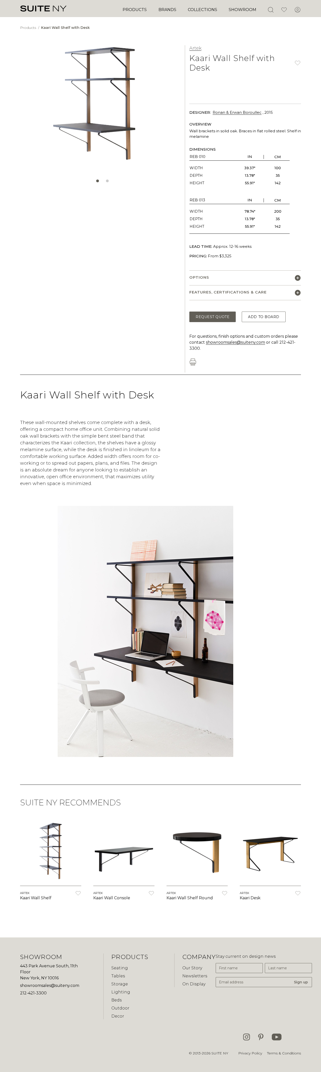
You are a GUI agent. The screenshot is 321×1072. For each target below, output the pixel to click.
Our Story (192, 968)
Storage (119, 984)
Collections (202, 9)
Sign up (301, 982)
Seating (119, 968)
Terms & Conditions (284, 1053)
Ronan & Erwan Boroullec (237, 112)
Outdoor (120, 1008)
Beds (116, 1000)
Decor (117, 1016)
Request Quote (212, 317)
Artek (195, 48)
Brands (167, 9)
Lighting (120, 992)
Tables (118, 976)
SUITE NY (219, 1053)
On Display (193, 984)
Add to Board (263, 317)
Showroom (242, 9)
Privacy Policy (250, 1053)
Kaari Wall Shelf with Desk (65, 27)
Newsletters (194, 976)
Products (135, 9)
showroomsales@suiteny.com (235, 342)
